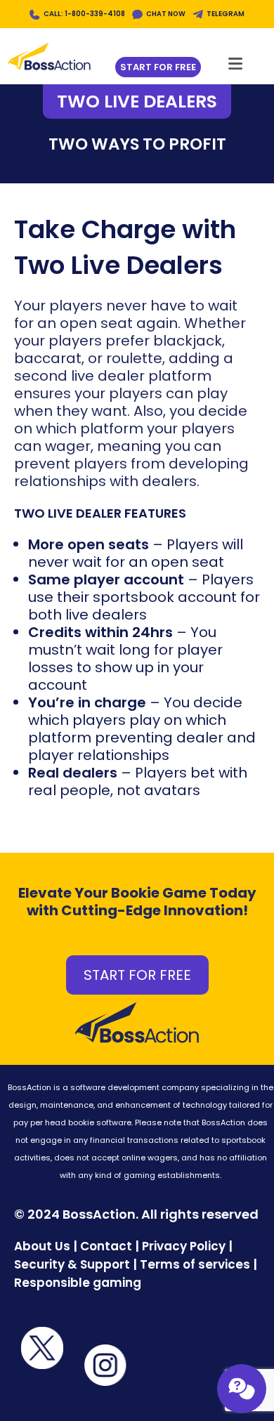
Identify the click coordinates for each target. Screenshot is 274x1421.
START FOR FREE (137, 975)
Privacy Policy (184, 1246)
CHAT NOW (165, 13)
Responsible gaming (77, 1282)
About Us (42, 1246)
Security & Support (72, 1264)
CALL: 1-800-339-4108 (84, 13)
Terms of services (195, 1264)
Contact (107, 1246)
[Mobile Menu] (235, 59)
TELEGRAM (225, 13)
